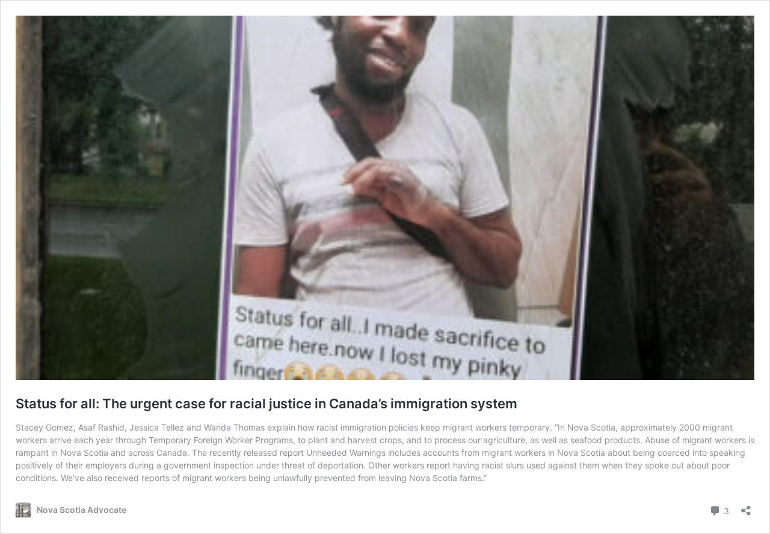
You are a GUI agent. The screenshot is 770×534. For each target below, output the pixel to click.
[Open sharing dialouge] (746, 506)
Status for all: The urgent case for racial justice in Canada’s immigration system (266, 403)
